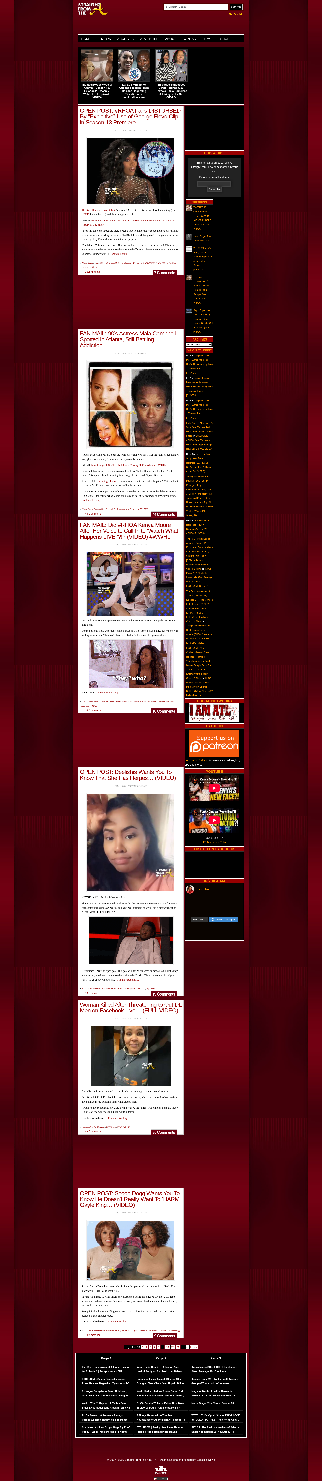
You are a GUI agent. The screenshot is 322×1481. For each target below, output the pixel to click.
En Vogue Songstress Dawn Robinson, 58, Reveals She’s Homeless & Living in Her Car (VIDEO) (171, 91)
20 (172, 1347)
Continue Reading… (120, 253)
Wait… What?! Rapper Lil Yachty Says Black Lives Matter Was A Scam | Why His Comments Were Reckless (106, 1407)
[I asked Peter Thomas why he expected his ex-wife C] (236, 901)
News (103, 263)
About (170, 38)
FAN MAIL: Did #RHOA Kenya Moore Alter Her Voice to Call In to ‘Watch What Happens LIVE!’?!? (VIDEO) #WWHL (129, 531)
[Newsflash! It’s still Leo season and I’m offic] (193, 901)
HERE (85, 214)
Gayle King (122, 1330)
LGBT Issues (111, 1127)
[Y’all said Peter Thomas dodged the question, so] (221, 901)
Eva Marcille (103, 701)
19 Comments (163, 994)
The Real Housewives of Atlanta (99, 210)
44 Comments (163, 514)
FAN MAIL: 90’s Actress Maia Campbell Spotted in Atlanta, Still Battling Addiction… (128, 339)
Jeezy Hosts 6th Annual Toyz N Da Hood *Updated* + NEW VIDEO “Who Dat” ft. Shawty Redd (199, 506)
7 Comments (164, 272)
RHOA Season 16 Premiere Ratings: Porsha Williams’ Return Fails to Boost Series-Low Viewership (104, 1420)
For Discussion (126, 263)
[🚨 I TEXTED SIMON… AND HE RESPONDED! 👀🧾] (221, 910)
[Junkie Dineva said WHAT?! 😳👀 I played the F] (207, 910)
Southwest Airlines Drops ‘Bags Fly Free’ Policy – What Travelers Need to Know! (106, 1430)
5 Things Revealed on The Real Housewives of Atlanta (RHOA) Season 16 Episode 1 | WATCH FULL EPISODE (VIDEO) (161, 1422)
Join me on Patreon (196, 760)
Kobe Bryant (133, 1330)
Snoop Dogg (175, 1330)
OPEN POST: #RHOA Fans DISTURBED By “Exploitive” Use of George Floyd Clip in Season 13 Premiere (130, 116)
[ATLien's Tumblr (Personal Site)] (214, 721)
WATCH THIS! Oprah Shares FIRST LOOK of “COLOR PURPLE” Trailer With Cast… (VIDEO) (215, 1420)
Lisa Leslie (143, 1330)
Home (86, 38)
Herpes (123, 988)
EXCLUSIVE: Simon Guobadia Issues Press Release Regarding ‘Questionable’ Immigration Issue (134, 91)
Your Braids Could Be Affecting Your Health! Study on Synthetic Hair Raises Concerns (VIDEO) (159, 1371)
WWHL (94, 706)
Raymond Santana (153, 988)
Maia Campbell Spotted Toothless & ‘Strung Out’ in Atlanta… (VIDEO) (129, 465)
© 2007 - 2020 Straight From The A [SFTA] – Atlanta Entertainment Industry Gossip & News (161, 1460)
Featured (97, 263)
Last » (193, 1347)
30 (178, 1347)
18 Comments (163, 711)
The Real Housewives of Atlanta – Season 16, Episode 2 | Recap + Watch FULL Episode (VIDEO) (96, 91)
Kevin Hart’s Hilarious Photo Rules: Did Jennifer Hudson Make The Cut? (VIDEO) (160, 1393)
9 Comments (164, 1336)
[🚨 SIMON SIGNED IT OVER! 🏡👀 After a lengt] (236, 910)
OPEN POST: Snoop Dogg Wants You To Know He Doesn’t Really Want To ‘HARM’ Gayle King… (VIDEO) (130, 1199)
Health (116, 988)
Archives (125, 38)
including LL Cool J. (109, 481)
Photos (104, 38)
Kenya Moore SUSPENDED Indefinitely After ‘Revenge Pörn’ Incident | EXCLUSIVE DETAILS (199, 577)
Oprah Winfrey (164, 1330)
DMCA (209, 38)
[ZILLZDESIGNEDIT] (161, 1472)
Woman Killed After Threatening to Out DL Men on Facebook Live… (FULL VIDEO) (130, 1007)
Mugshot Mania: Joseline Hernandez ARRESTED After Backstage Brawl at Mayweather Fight (213, 1395)
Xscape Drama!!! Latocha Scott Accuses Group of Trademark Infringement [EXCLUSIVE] (214, 1383)
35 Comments (163, 1132)
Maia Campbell (131, 509)
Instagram (131, 988)
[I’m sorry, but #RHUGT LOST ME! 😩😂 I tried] (207, 901)
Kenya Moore (133, 701)
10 (167, 1347)
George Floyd (138, 263)
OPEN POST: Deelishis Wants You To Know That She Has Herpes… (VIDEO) (128, 775)
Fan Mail (109, 509)
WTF (130, 1127)
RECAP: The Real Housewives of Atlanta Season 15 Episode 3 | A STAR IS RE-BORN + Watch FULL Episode (215, 1432)
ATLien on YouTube (214, 842)
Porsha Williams (162, 263)
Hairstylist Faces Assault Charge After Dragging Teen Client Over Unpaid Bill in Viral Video (160, 1383)
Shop (224, 38)
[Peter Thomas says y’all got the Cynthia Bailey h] (193, 910)
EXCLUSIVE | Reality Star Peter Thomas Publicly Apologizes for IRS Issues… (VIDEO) (160, 1432)
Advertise (149, 38)
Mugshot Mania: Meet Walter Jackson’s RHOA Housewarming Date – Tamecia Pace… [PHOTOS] (199, 364)
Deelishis (97, 988)
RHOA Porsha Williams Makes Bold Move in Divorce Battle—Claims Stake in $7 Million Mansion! (199, 686)
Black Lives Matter (113, 263)
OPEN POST (150, 263)
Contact (190, 38)
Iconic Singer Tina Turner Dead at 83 (212, 1403)
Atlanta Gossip (87, 263)
